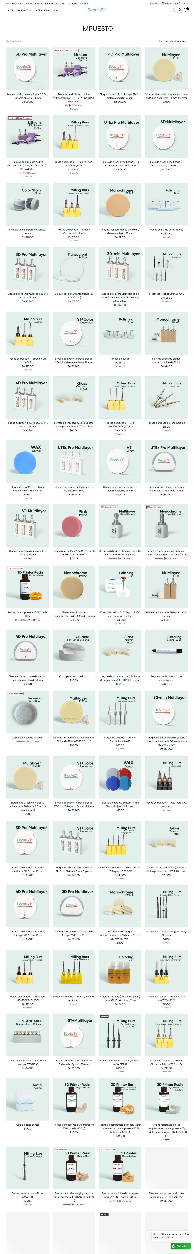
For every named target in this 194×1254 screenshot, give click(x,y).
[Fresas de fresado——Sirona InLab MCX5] (27, 333)
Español (153, 3)
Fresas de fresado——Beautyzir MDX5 (74, 996)
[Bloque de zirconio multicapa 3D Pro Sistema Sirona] (27, 268)
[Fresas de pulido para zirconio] (166, 204)
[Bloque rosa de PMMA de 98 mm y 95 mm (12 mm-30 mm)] (74, 525)
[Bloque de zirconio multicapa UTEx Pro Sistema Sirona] (74, 461)
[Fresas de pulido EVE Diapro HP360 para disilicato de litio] (120, 587)
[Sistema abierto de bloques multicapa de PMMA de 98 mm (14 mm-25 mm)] (166, 68)
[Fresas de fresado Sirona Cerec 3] (166, 397)
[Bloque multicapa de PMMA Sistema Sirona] (166, 587)
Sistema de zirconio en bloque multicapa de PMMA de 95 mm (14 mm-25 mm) (28, 806)
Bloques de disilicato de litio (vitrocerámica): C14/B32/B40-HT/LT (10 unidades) (27, 165)
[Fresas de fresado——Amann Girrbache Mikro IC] (120, 712)
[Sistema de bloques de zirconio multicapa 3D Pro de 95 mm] (27, 842)
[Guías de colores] (120, 1233)
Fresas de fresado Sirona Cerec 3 (166, 422)
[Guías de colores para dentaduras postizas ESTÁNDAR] (27, 1035)
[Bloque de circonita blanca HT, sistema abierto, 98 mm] (120, 461)
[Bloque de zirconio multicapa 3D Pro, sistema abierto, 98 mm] (27, 68)
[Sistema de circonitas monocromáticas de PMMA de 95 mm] (74, 587)
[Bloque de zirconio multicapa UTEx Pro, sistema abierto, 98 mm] (120, 136)
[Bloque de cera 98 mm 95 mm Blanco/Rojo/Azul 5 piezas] (27, 461)
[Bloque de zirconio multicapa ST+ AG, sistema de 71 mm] (27, 1233)
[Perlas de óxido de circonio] (27, 712)
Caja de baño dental (27, 1124)
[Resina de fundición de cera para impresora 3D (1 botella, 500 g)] (120, 1168)
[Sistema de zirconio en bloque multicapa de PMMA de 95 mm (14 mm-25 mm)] (27, 777)
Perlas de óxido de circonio (28, 737)
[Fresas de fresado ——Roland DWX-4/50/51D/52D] (74, 136)
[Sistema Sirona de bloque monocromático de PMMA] (166, 333)
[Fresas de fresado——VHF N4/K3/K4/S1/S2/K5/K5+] (120, 397)
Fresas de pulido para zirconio (166, 229)
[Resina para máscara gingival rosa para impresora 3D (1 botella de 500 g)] (74, 1168)
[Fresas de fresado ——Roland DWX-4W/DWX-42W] (166, 971)
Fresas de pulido (120, 358)
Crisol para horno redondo (73, 676)
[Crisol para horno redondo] (74, 651)
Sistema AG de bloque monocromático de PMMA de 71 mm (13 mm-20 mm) (120, 935)
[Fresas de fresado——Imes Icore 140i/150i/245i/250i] (27, 971)
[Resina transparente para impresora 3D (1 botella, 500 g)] (74, 1099)
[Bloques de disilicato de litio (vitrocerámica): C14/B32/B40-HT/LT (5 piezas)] (74, 68)
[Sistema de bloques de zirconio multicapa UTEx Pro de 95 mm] (166, 1168)
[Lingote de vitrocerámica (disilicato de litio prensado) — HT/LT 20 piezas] (166, 842)
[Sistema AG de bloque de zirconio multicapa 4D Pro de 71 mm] (27, 651)
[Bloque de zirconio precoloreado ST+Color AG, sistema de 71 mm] (74, 1233)
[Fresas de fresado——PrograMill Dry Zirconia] (166, 906)
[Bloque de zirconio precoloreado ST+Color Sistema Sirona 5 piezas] (74, 842)
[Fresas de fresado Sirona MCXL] (166, 268)
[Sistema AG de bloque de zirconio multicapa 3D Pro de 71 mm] (74, 906)
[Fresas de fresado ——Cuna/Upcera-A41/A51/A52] (120, 1035)
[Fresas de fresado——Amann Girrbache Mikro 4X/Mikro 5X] (166, 1035)
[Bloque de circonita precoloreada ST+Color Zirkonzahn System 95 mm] (74, 777)
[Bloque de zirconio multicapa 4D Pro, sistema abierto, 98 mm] (120, 68)
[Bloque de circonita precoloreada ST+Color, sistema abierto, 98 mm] (74, 333)
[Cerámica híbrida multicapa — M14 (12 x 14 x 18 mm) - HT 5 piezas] (120, 525)
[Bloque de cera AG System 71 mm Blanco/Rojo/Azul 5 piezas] (120, 777)
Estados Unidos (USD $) (175, 3)
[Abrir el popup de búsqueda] (173, 10)
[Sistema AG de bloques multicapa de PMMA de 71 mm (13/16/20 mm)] (74, 712)
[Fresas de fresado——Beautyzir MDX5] (74, 971)
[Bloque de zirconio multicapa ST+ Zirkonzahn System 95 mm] (74, 1035)
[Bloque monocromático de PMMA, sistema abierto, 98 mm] (120, 204)
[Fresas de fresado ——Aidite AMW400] (27, 1168)
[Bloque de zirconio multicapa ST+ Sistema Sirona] (27, 525)
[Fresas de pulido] (120, 333)
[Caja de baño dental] (27, 1099)
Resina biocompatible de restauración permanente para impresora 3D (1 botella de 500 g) (120, 1128)
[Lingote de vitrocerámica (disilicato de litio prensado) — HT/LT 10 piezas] (74, 397)
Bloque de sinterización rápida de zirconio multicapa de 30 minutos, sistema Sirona (120, 297)
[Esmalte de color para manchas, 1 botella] (27, 204)
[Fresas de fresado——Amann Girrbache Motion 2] (74, 204)
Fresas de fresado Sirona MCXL (166, 293)
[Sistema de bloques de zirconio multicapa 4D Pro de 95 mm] (27, 906)
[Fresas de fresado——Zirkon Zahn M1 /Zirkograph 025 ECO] (120, 842)
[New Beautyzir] (97, 10)
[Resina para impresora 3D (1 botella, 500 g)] (27, 587)
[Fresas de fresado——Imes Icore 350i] (166, 777)
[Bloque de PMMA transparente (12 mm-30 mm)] (74, 268)
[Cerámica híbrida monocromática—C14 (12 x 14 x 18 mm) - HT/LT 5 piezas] (166, 525)
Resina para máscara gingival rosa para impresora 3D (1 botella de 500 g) (74, 1197)
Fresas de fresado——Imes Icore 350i (166, 802)
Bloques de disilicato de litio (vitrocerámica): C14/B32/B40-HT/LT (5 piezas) (73, 98)
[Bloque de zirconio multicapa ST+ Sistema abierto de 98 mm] (166, 136)
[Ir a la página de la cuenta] (180, 10)
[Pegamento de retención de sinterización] (166, 651)
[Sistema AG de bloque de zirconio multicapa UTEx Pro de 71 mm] (166, 461)
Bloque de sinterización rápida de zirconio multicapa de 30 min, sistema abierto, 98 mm (166, 741)
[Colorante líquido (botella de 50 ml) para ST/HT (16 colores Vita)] (120, 971)
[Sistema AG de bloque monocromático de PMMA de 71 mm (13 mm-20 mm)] (120, 906)
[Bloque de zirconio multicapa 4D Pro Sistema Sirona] (27, 397)
